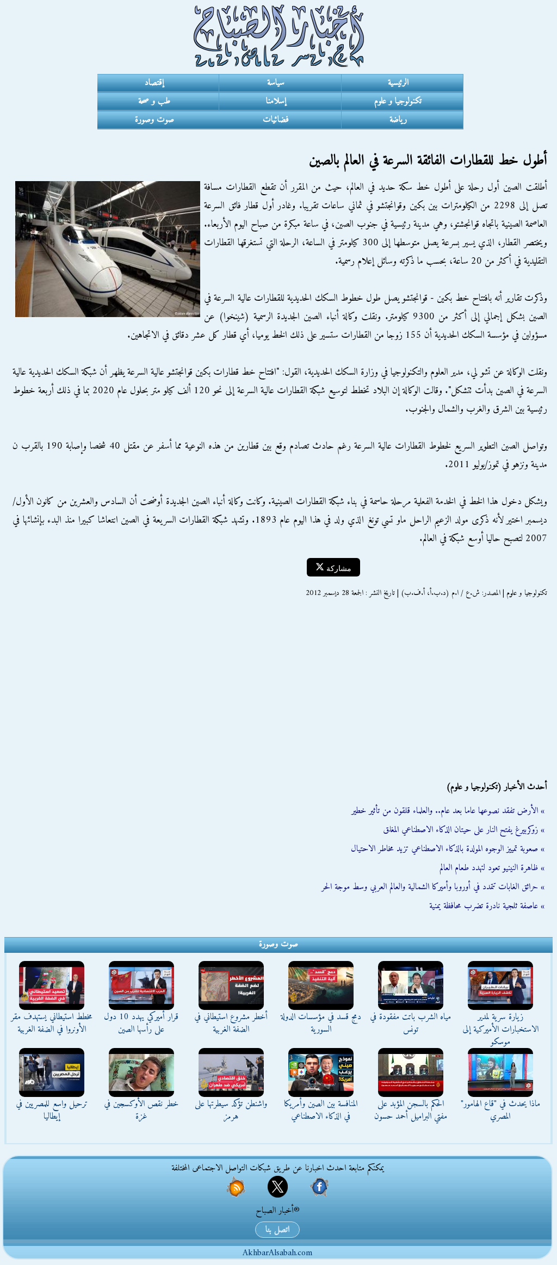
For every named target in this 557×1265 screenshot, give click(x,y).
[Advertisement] (278, 689)
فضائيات (276, 119)
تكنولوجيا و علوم (398, 101)
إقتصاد (154, 82)
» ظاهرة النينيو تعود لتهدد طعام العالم (492, 868)
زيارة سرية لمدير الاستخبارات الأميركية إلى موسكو (500, 1029)
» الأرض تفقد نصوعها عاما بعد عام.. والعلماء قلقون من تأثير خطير (447, 810)
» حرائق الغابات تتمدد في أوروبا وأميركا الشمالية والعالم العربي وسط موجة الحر (432, 887)
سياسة (275, 82)
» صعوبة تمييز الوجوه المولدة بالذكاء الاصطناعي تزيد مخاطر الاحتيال (447, 849)
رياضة (398, 119)
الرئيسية (398, 82)
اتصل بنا (277, 1229)
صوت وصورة (154, 119)
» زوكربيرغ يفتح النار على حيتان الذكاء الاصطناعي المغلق (463, 830)
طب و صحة (154, 101)
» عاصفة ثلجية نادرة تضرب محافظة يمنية (486, 906)
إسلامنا (276, 101)
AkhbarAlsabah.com (277, 1253)
